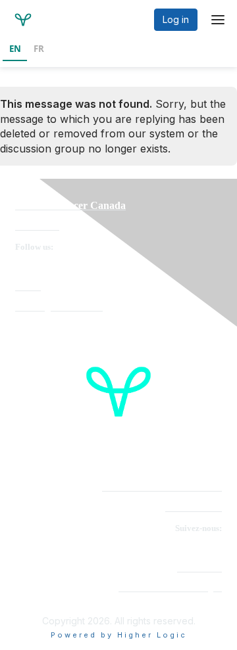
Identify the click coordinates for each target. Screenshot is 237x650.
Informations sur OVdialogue (170, 588)
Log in (176, 19)
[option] (38, 50)
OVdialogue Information (59, 307)
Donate (28, 287)
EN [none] (15, 49)
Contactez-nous (193, 508)
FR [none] (39, 49)
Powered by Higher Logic (119, 634)
